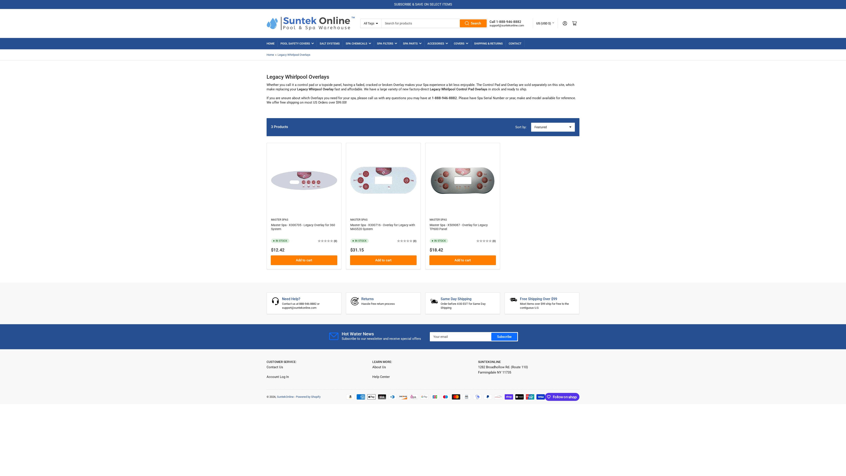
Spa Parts (410, 43)
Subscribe (504, 337)
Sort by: (521, 127)
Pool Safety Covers (295, 43)
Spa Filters (385, 43)
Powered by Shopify (308, 396)
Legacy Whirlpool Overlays (294, 54)
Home (271, 43)
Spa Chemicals (356, 43)
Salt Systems (330, 43)
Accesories (435, 43)
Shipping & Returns (488, 43)
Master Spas (279, 219)
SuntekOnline (285, 396)
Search (476, 23)
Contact (515, 43)
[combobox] (434, 23)
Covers (459, 43)
